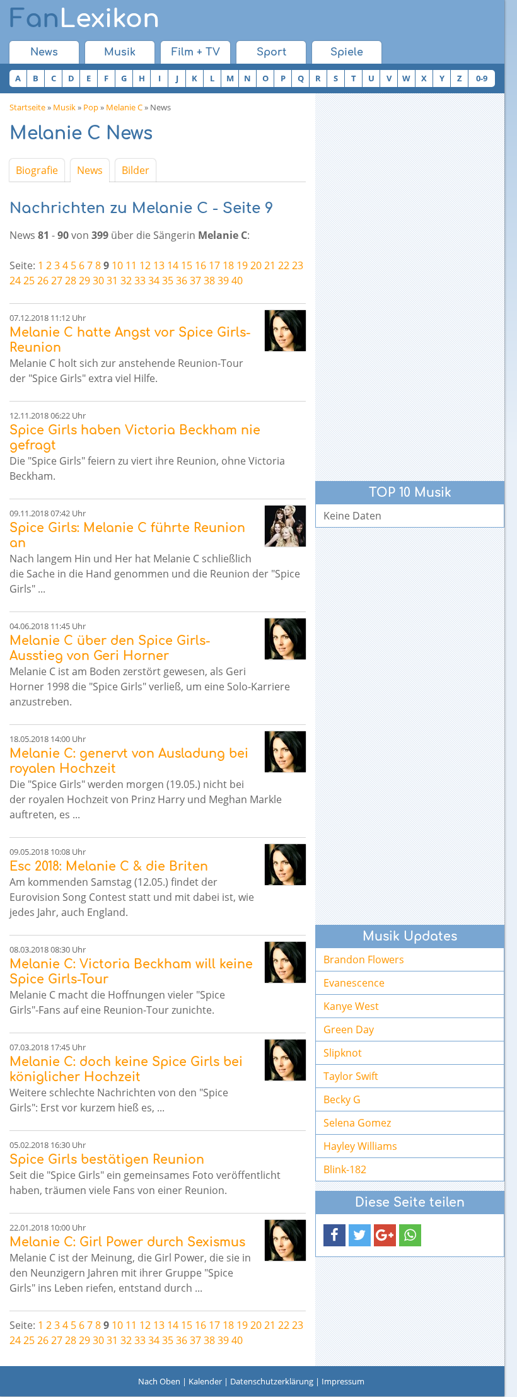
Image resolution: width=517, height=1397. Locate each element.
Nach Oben (159, 1381)
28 (70, 280)
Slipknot (342, 1053)
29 (84, 280)
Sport (271, 52)
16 (200, 265)
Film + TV (195, 52)
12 (145, 265)
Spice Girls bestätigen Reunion (106, 1159)
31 (112, 280)
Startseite (27, 107)
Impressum (343, 1381)
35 (167, 280)
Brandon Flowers (363, 959)
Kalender (205, 1381)
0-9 (481, 78)
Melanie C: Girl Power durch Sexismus (127, 1242)
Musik (120, 52)
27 (56, 280)
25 (29, 280)
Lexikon (84, 19)
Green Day (348, 1029)
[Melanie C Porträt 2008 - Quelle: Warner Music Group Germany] (285, 330)
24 (15, 280)
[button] (334, 1235)
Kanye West (351, 1006)
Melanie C (124, 107)
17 (214, 265)
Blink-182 (344, 1169)
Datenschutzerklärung (271, 1381)
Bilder (135, 170)
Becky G (342, 1099)
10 (117, 265)
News (44, 52)
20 (256, 265)
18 (228, 265)
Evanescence (354, 983)
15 (186, 265)
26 (43, 280)
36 (181, 280)
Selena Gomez (357, 1123)
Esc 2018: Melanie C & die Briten (108, 866)
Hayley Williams (360, 1146)
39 (223, 280)
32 (126, 280)
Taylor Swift (350, 1076)
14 (172, 265)
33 (140, 280)
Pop (90, 107)
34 (154, 280)
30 (98, 280)
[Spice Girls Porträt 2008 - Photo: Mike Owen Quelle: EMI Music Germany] (285, 526)
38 (209, 280)
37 (195, 280)
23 (297, 265)
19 (242, 265)
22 (283, 265)
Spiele (346, 52)
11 (131, 265)
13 (159, 265)
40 (237, 280)
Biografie (37, 170)
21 (270, 265)
